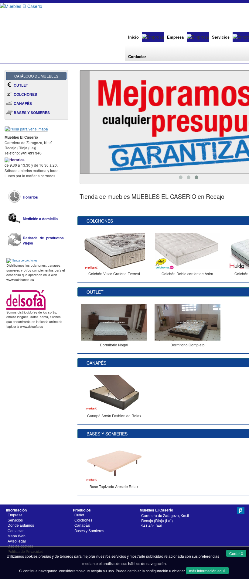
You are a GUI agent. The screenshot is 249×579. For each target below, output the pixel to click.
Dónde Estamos (21, 525)
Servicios (221, 37)
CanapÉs (82, 525)
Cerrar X (236, 553)
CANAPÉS (23, 103)
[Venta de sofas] (26, 299)
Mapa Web (17, 536)
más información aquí (207, 570)
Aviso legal (17, 541)
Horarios (30, 197)
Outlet (79, 515)
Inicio (133, 37)
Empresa (175, 37)
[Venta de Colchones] (21, 260)
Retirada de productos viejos (43, 240)
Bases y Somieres (89, 531)
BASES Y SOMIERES (32, 112)
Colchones (83, 520)
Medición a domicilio (40, 218)
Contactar (137, 56)
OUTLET (21, 85)
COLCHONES (25, 94)
